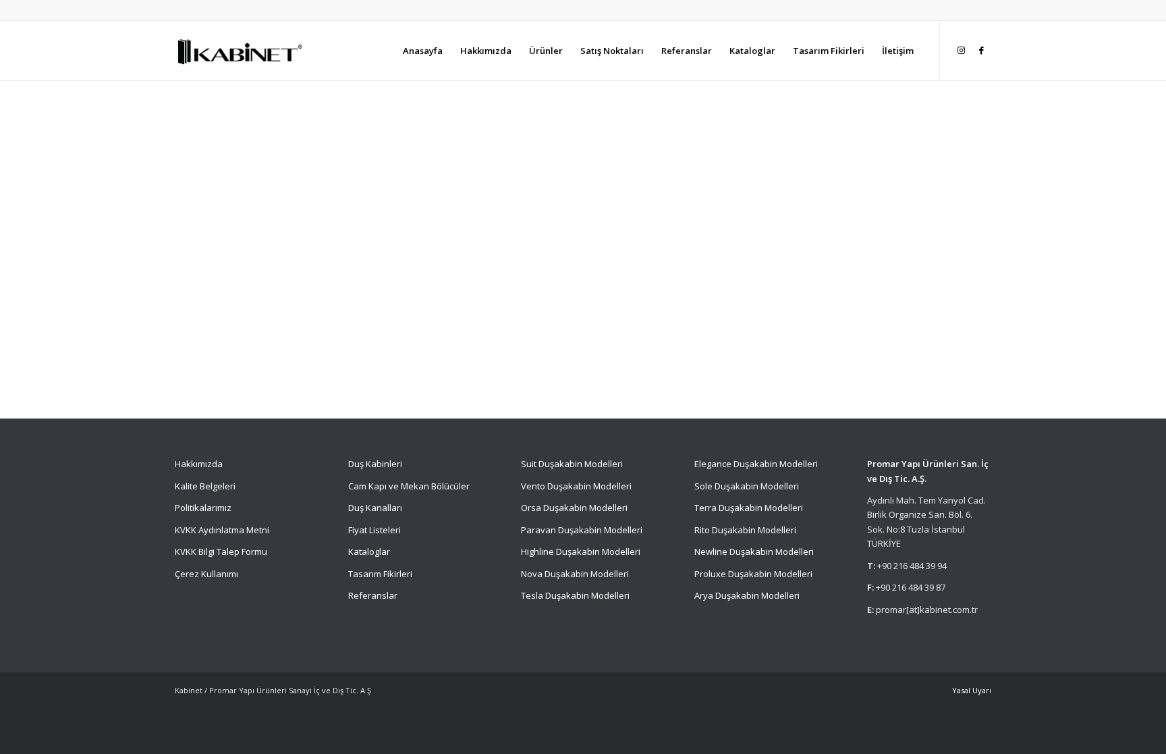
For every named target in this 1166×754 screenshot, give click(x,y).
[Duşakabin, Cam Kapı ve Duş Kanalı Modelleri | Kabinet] (239, 50)
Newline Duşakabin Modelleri (754, 551)
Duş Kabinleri (375, 464)
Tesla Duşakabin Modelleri (575, 595)
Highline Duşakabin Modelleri (580, 551)
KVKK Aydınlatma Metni (222, 530)
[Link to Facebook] (981, 50)
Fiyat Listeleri (374, 530)
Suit (528, 464)
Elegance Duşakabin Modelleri (756, 464)
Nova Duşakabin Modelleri (575, 574)
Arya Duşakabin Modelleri (747, 595)
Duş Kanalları (375, 508)
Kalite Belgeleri (205, 486)
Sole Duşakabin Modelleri (746, 486)
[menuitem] (422, 50)
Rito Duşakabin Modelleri (745, 530)
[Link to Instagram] (961, 50)
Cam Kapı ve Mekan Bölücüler (409, 486)
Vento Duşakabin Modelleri (576, 486)
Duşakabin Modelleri (580, 464)
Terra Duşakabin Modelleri (748, 508)
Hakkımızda (199, 464)
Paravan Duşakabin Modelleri (581, 530)
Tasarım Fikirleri (380, 574)
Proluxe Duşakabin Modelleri (753, 574)
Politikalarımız (204, 508)
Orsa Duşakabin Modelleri (574, 508)
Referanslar (372, 595)
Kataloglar (369, 551)
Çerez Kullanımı (206, 574)
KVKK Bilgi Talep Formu (221, 551)
